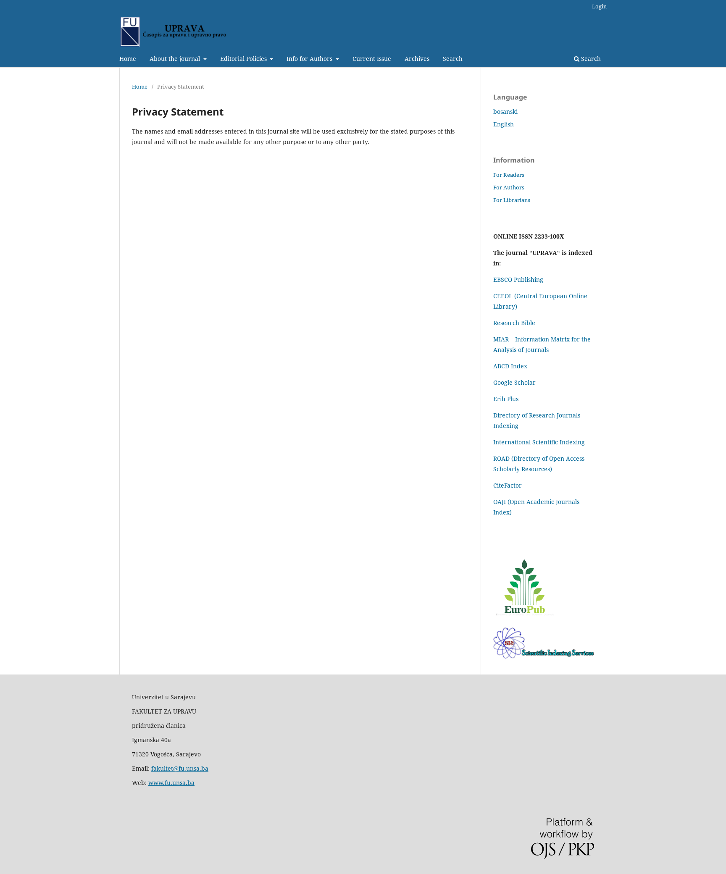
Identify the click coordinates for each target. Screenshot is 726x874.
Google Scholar (514, 382)
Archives (417, 59)
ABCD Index (511, 366)
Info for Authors (310, 59)
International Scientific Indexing (539, 442)
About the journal (176, 59)
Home (127, 59)
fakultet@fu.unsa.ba (179, 768)
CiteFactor (507, 485)
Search (453, 59)
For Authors (508, 187)
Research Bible (514, 323)
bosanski (505, 111)
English (503, 124)
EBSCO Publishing (518, 279)
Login (599, 6)
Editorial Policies (244, 59)
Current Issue (371, 59)
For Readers (508, 174)
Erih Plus (505, 399)
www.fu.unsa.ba (171, 783)
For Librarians (511, 200)
